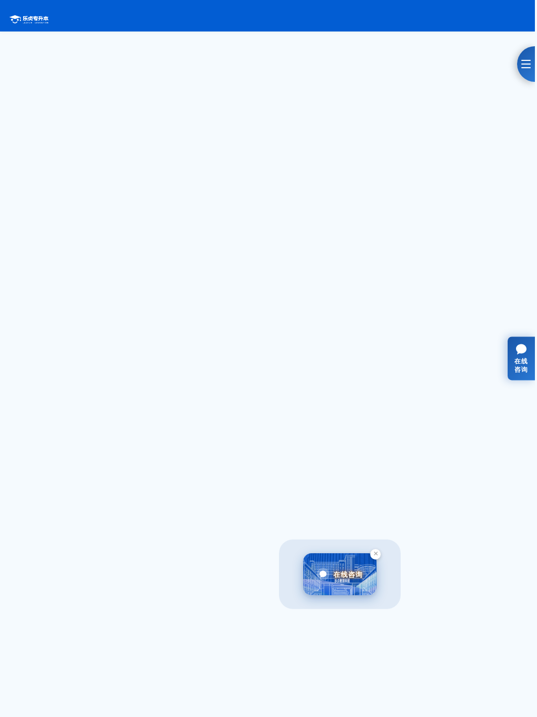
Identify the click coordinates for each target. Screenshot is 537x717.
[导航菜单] (526, 64)
